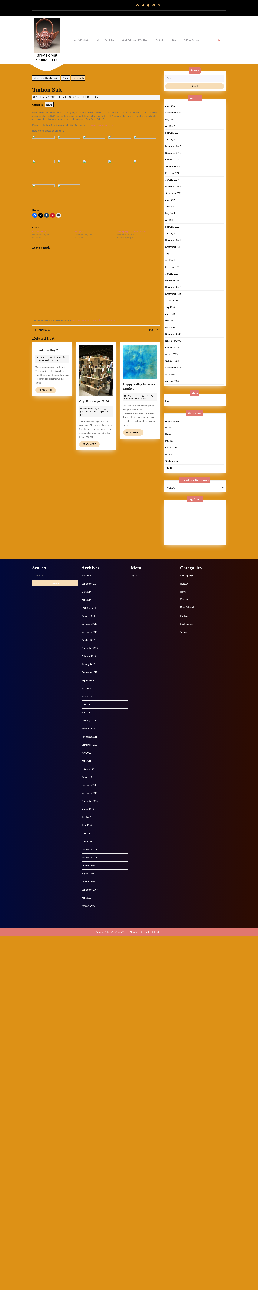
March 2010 (171, 327)
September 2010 (173, 294)
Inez (190, 516)
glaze (170, 516)
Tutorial (168, 468)
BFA (182, 509)
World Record (211, 541)
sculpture (172, 530)
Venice (211, 538)
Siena (185, 530)
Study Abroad (171, 461)
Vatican (185, 538)
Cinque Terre (197, 509)
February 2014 (172, 133)
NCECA (169, 427)
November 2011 (173, 240)
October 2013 (172, 159)
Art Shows (203, 505)
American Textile (176, 505)
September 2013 (173, 166)
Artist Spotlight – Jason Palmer (131, 231)
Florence (199, 512)
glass (212, 512)
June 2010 (170, 314)
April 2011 (170, 260)
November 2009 (173, 341)
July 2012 (170, 200)
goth (180, 516)
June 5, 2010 (45, 357)
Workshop (193, 541)
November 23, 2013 (93, 409)
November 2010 (173, 287)
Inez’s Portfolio (81, 40)
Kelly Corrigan (185, 520)
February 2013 (172, 173)
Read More (47, 391)
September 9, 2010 (45, 97)
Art (191, 505)
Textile (200, 534)
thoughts (213, 534)
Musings (169, 441)
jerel (64, 97)
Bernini (171, 509)
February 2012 (172, 226)
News (66, 78)
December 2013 (173, 146)
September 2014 (173, 112)
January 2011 (171, 273)
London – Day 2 (46, 350)
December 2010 (173, 280)
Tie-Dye (172, 538)
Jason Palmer (214, 516)
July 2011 (170, 253)
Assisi (217, 505)
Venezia (198, 538)
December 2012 (173, 186)
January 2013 (172, 179)
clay (211, 509)
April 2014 (170, 126)
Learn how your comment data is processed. (93, 320)
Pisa (203, 523)
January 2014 (172, 139)
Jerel (170, 520)
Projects (159, 40)
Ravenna (172, 527)
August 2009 (171, 354)
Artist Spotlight (172, 421)
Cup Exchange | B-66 (94, 401)
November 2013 (173, 153)
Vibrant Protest (175, 541)
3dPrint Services (192, 40)
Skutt (217, 530)
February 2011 (172, 267)
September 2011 (173, 247)
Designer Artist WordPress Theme (112, 932)
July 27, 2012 (134, 396)
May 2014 (170, 119)
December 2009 (173, 334)
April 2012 (170, 220)
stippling (172, 534)
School (208, 527)
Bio (174, 40)
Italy (200, 516)
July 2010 (170, 307)
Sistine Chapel (201, 530)
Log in (168, 401)
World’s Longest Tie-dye (134, 40)
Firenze (186, 512)
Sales (197, 527)
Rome (185, 527)
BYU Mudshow (39, 231)
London (202, 520)
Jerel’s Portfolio (105, 40)
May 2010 (170, 320)
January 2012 (172, 233)
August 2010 (171, 300)
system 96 (187, 534)
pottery (214, 523)
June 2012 (170, 206)
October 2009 (172, 347)
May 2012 (170, 213)
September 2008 (173, 367)
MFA (179, 523)
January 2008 (172, 381)
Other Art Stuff (172, 447)
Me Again (78, 231)
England (172, 512)
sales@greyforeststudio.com (100, 125)
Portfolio (169, 454)
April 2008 (170, 374)
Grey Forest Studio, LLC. (46, 78)
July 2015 (170, 106)
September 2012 (173, 193)
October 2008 (172, 361)
